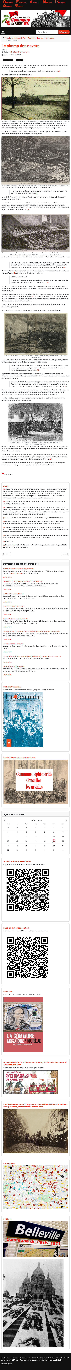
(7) (33, 296)
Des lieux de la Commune (19, 52)
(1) (59, 71)
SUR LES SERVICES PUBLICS (13, 606)
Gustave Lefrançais (15, 573)
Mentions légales (6, 1363)
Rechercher (65, 32)
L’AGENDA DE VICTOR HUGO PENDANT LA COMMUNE (22, 581)
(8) (38, 370)
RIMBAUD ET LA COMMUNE (13, 594)
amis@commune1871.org (9, 1360)
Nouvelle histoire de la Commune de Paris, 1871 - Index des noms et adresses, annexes (32, 656)
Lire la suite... (7, 577)
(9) (66, 386)
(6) (47, 282)
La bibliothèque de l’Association (13, 666)
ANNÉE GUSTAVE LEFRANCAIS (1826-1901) (18, 569)
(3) (28, 209)
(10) (50, 459)
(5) (14, 273)
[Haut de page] (68, 1367)
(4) (64, 267)
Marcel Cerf (19, 59)
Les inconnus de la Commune (13, 644)
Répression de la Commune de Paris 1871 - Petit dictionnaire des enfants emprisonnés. (31, 631)
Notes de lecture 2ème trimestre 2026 (15, 619)
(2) (36, 193)
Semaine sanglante (8, 59)
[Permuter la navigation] (3, 32)
